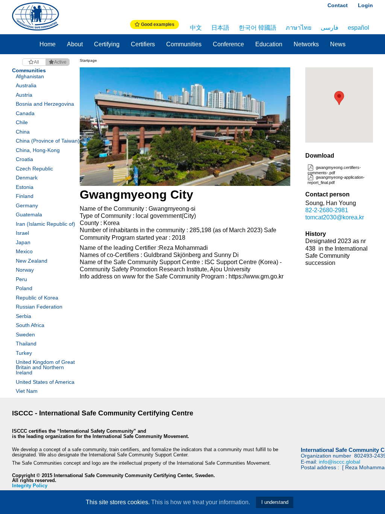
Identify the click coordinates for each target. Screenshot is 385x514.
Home (47, 44)
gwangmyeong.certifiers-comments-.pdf (334, 170)
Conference (228, 44)
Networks (306, 44)
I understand (274, 502)
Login (365, 5)
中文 (196, 27)
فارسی (329, 27)
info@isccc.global (339, 462)
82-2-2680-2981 (326, 210)
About (75, 44)
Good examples (157, 24)
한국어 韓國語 (257, 27)
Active (60, 62)
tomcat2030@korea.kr (334, 217)
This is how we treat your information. (200, 502)
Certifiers (143, 44)
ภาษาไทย (298, 27)
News (338, 44)
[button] (339, 98)
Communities (184, 44)
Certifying (107, 44)
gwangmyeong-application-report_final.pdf (336, 179)
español (358, 27)
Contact (337, 5)
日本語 (220, 27)
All (36, 62)
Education (268, 44)
